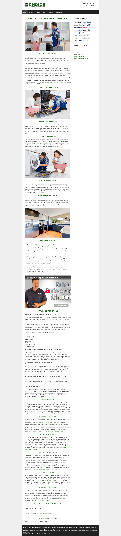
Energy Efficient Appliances (81, 58)
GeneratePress (48, 533)
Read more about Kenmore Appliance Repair (42, 500)
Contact (51, 12)
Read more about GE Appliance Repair (52, 413)
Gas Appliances (78, 52)
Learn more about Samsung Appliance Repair (51, 431)
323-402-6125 (53, 54)
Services (31, 12)
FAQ (44, 12)
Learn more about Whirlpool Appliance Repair (50, 469)
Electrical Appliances (79, 50)
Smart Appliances (78, 54)
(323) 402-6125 (89, 5)
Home (24, 12)
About (38, 12)
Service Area (59, 12)
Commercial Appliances (80, 56)
